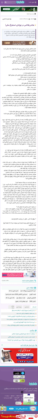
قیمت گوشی (33, 294)
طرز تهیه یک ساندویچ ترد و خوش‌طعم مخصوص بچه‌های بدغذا (21, 319)
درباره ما (7, 396)
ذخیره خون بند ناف (13, 291)
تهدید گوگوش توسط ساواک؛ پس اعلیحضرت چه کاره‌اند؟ (21, 340)
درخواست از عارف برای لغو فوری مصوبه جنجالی (23, 334)
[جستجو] (5, 2)
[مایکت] (19, 373)
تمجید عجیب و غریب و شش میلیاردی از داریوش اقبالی (21, 337)
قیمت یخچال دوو (21, 298)
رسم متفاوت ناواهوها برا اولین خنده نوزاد (25, 313)
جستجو (12, 396)
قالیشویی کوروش (31, 298)
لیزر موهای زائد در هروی (21, 301)
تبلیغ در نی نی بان (8, 398)
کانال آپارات (16, 398)
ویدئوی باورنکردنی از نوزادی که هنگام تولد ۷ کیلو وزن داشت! (21, 316)
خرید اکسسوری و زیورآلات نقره (28, 291)
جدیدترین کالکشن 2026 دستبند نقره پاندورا (16, 294)
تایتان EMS (33, 301)
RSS (16, 400)
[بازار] (19, 380)
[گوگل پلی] (19, 377)
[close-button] (22, 392)
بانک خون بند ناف (10, 298)
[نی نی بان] (20, 2)
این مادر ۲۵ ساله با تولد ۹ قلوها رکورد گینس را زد (24, 322)
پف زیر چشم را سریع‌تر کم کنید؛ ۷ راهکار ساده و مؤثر (23, 310)
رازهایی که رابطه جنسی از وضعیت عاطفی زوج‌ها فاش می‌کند (21, 325)
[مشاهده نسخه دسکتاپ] (2, 2)
